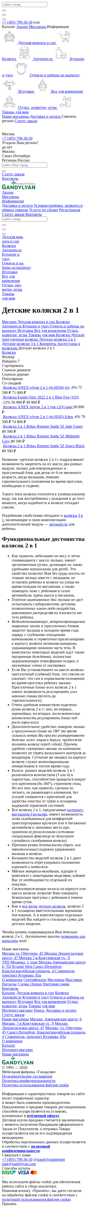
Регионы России (16, 160)
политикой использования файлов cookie (36, 1199)
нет (9, 147)
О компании (12, 1041)
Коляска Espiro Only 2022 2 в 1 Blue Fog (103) (41, 397)
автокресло (58, 524)
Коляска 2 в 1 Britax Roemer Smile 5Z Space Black (44, 446)
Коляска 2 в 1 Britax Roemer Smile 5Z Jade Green (43, 426)
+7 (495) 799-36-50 (17, 22)
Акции (22, 27)
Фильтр (8, 357)
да (4, 147)
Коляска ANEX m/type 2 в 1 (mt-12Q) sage (38, 407)
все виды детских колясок (44, 906)
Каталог (8, 1045)
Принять (9, 1204)
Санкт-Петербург (16, 156)
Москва (8, 151)
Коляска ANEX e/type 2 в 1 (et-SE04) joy (37, 387)
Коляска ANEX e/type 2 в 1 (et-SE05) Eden (38, 417)
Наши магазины (15, 1054)
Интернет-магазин (17, 1050)
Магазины (38, 27)
